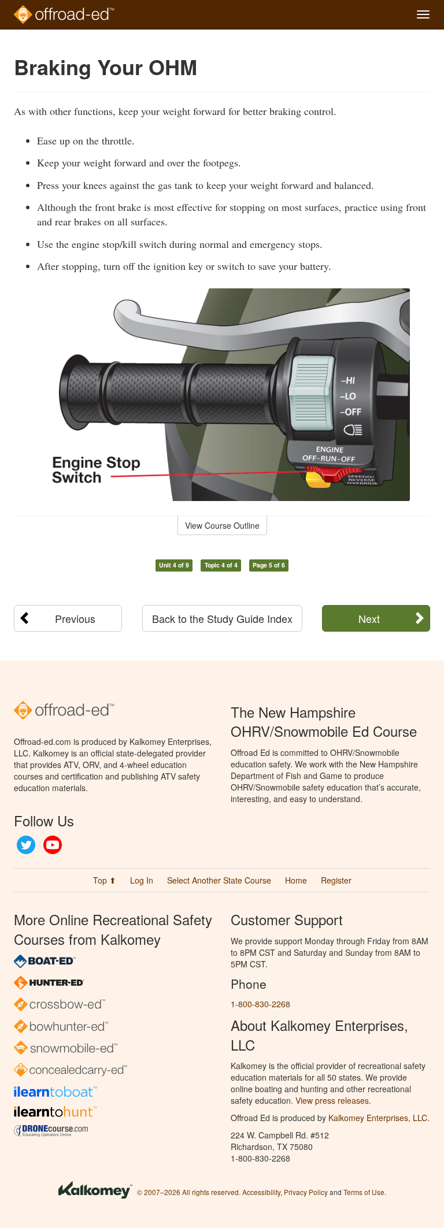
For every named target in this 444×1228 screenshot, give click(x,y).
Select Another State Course (219, 880)
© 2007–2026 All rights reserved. (188, 1192)
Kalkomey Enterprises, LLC (377, 1117)
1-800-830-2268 (260, 1004)
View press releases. (333, 1100)
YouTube (52, 845)
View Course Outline (222, 525)
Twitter (26, 845)
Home (296, 880)
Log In (141, 880)
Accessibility (261, 1192)
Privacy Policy (306, 1192)
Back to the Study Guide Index (222, 618)
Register (336, 880)
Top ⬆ (104, 880)
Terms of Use (363, 1192)
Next (369, 618)
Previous (75, 618)
